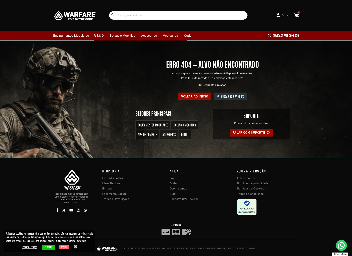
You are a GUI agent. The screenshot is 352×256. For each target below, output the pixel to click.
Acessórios (149, 35)
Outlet (188, 35)
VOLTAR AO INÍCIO (194, 96)
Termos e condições (250, 194)
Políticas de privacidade (252, 183)
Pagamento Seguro (114, 194)
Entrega (107, 188)
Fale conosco (246, 178)
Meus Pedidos (111, 183)
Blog (173, 194)
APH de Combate (147, 134)
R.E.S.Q (99, 35)
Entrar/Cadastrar (113, 178)
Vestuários (170, 35)
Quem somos (178, 188)
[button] (341, 245)
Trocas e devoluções (115, 199)
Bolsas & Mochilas (185, 125)
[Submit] (113, 15)
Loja (172, 178)
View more (81, 241)
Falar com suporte (249, 132)
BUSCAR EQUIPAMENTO (232, 96)
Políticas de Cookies (250, 188)
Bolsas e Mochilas (122, 35)
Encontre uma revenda (184, 199)
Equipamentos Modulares (71, 35)
